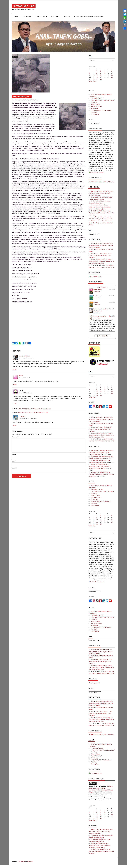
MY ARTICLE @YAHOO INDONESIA (101, 110)
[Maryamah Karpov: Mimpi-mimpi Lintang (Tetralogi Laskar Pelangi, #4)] (91, 313)
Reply (14, 369)
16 (101, 75)
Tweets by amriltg (94, 683)
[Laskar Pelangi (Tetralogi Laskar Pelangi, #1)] (91, 293)
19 (112, 75)
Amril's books (102, 287)
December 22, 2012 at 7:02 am (28, 418)
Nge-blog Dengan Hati (99, 316)
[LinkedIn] (125, 21)
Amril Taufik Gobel (33, 100)
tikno (92, 243)
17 (104, 75)
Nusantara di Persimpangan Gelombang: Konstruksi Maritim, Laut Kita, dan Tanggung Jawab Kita (101, 261)
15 (97, 75)
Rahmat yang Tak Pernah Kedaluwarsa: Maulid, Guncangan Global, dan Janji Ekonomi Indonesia (101, 193)
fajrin (21, 376)
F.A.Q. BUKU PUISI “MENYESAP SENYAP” (103, 100)
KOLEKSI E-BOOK (96, 106)
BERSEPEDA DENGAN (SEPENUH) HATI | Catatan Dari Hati (34, 409)
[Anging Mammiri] (94, 356)
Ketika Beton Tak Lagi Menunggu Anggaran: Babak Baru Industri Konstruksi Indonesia (101, 213)
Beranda (16, 17)
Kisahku (15, 57)
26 (112, 77)
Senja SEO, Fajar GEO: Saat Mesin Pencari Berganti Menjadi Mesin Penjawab (100, 255)
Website (14, 468)
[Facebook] (125, 10)
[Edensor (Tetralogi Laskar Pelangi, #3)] (91, 306)
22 (97, 77)
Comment (15, 437)
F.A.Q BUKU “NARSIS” (97, 98)
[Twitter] (125, 14)
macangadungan (24, 356)
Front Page (94, 102)
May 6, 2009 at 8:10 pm (25, 392)
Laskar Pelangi (97, 289)
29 (97, 79)
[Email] (125, 24)
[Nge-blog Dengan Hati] (91, 320)
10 (104, 73)
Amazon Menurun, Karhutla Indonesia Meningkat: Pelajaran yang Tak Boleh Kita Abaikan (101, 223)
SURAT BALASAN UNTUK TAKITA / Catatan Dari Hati (33, 412)
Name (14, 454)
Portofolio (66, 17)
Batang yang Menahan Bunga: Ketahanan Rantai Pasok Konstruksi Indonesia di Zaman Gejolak (99, 207)
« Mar (90, 81)
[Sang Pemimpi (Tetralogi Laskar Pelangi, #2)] (91, 300)
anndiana (22, 416)
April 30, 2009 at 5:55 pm (26, 358)
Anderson (30, 861)
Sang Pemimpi (97, 296)
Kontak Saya (54, 17)
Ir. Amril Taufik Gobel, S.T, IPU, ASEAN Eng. (101, 182)
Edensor (95, 302)
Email (14, 461)
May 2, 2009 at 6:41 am (25, 377)
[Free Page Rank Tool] (95, 276)
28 (93, 79)
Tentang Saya (27, 17)
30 (101, 79)
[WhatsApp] (125, 17)
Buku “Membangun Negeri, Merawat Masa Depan (88, 17)
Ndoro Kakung (97, 318)
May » (94, 81)
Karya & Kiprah (40, 17)
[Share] (125, 28)
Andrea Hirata (97, 291)
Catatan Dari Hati (24, 6)
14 (93, 75)
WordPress (21, 861)
